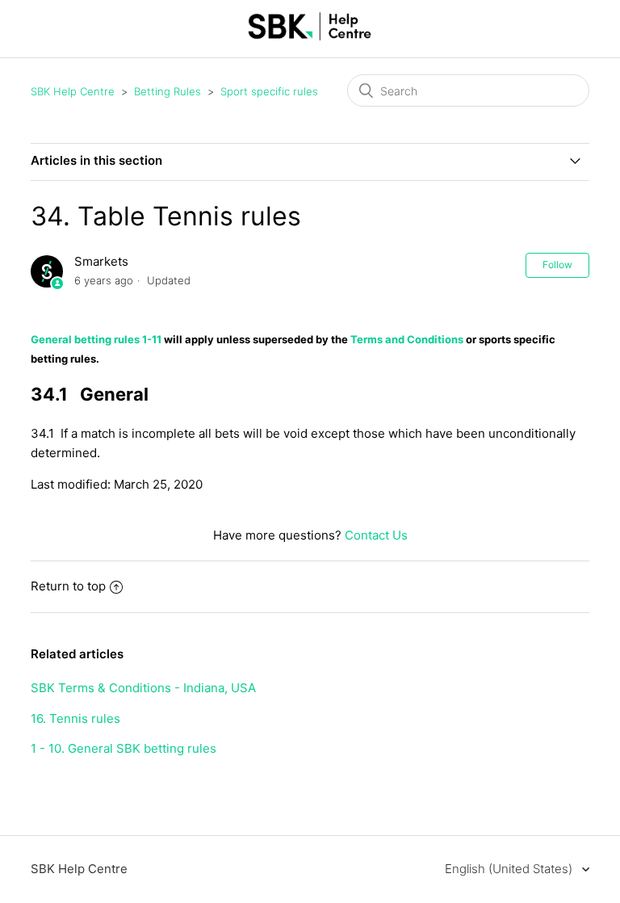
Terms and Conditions (406, 339)
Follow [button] (557, 264)
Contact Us (376, 535)
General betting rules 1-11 (96, 339)
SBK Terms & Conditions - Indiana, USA (143, 687)
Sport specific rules (269, 91)
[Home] (310, 36)
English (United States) (510, 868)
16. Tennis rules (75, 718)
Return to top (68, 586)
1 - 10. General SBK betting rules (123, 748)
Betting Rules (167, 91)
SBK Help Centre (73, 91)
